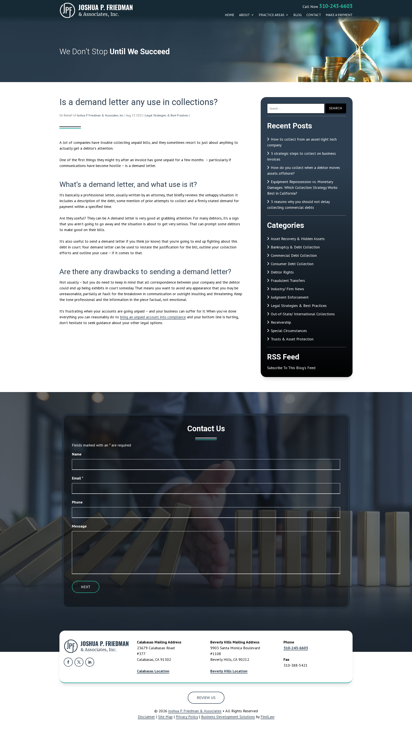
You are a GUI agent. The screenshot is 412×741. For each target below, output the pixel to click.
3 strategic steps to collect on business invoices (301, 156)
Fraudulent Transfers (288, 280)
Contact (313, 15)
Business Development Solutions (228, 716)
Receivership (281, 322)
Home (229, 15)
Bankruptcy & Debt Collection (295, 247)
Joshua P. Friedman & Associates (194, 710)
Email (77, 478)
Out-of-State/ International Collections (303, 313)
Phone (77, 502)
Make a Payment (339, 15)
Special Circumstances (289, 330)
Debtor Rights (282, 272)
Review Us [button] (206, 697)
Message (79, 526)
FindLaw (267, 716)
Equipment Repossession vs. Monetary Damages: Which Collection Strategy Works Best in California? (302, 187)
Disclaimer (146, 716)
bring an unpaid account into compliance (153, 316)
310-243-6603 (336, 6)
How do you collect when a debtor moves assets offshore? (303, 170)
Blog (297, 15)
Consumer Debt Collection (292, 263)
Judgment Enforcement (290, 297)
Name (77, 454)
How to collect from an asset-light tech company (302, 142)
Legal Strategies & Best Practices (166, 115)
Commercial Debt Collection (294, 255)
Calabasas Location (153, 671)
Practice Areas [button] (271, 15)
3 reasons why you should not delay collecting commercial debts (298, 204)
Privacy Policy (187, 716)
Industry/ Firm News (287, 288)
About (244, 15)
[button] (407, 710)
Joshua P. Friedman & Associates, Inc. (100, 115)
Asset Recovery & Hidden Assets (298, 238)
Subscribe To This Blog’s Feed (291, 367)
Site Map (165, 716)
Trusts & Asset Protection (292, 339)
